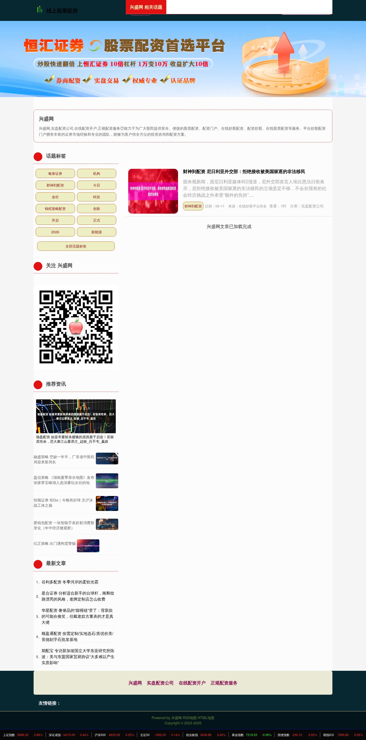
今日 (96, 185)
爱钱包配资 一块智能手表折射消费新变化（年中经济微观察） (64, 525)
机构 (96, 173)
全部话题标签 (75, 246)
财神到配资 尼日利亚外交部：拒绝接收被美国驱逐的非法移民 (244, 171)
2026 (55, 231)
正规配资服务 (224, 682)
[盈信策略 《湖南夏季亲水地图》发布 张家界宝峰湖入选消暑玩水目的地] (107, 480)
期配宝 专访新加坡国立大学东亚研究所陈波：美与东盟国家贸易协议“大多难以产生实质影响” (78, 656)
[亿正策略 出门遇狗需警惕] (88, 545)
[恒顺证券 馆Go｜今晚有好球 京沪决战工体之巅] (107, 503)
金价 (55, 196)
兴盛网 (135, 682)
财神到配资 (193, 205)
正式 (96, 220)
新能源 (96, 231)
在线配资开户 (192, 682)
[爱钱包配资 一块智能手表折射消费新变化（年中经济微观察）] (107, 525)
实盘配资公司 (160, 682)
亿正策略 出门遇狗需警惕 (55, 543)
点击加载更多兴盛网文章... (229, 226)
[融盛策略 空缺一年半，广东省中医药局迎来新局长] (107, 459)
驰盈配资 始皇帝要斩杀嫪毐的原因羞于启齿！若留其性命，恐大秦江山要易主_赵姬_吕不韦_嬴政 (75, 439)
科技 (96, 196)
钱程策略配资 (55, 208)
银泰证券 (55, 173)
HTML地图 (206, 717)
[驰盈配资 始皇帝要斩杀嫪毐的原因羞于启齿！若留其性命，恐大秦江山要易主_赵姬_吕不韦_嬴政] (76, 415)
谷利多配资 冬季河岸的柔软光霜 (70, 582)
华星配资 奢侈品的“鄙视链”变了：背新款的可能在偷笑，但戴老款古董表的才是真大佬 (77, 616)
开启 (55, 220)
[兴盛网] (58, 9)
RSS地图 (190, 717)
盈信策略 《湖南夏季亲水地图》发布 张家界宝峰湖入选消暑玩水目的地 (64, 480)
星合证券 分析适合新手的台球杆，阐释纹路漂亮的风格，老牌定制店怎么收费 (78, 596)
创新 (96, 208)
